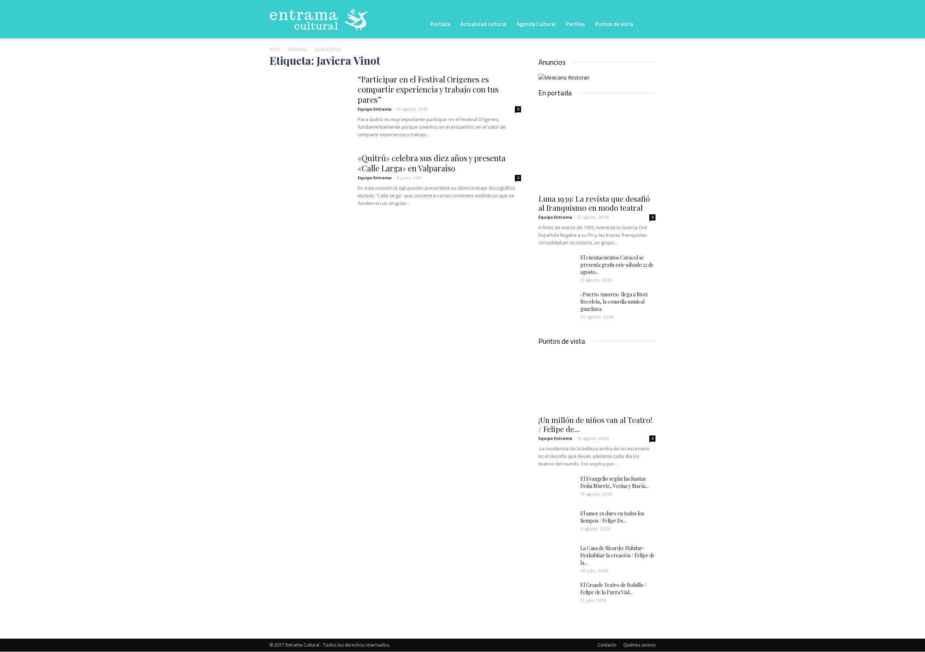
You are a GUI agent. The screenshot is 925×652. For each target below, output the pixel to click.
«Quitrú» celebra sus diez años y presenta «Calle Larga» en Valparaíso (431, 163)
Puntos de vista (614, 24)
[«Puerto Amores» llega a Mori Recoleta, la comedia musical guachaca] (556, 303)
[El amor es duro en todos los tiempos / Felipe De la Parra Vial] (556, 522)
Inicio (275, 49)
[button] (646, 23)
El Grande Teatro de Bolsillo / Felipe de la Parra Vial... (613, 589)
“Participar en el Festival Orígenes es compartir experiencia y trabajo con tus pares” (428, 89)
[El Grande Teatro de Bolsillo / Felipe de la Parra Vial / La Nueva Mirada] (556, 594)
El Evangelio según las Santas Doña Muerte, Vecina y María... (614, 482)
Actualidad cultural (483, 24)
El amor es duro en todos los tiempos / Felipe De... (612, 517)
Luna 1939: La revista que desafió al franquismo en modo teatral (594, 203)
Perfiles (575, 24)
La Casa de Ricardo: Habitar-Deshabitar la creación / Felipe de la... (617, 555)
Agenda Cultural (536, 24)
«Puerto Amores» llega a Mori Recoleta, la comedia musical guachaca (614, 301)
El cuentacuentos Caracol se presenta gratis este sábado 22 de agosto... (617, 264)
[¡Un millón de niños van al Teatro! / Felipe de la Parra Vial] (596, 382)
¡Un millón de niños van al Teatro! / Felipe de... (595, 424)
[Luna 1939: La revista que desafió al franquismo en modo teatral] (596, 146)
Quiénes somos (639, 645)
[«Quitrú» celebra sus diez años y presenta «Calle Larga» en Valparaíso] (309, 180)
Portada (440, 24)
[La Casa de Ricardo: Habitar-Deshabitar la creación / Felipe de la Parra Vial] (556, 557)
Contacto (607, 645)
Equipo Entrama (375, 109)
